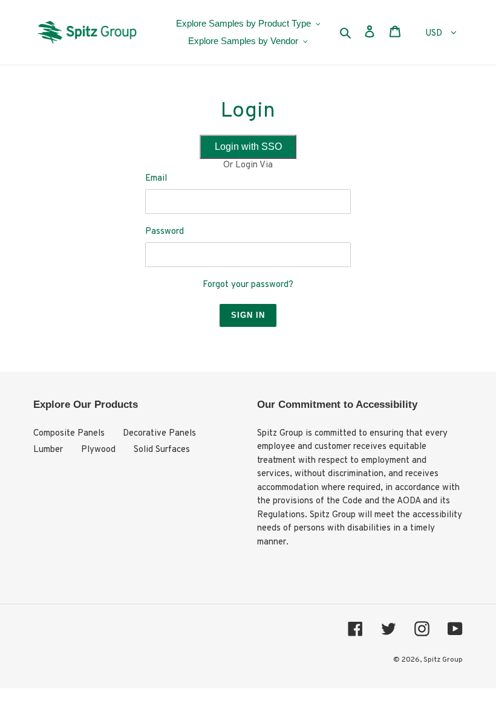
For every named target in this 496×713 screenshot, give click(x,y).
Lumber (48, 450)
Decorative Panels (159, 433)
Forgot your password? (248, 285)
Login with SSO (248, 146)
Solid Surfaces (162, 450)
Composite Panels (69, 433)
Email (156, 178)
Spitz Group (443, 660)
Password (164, 231)
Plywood (98, 450)
